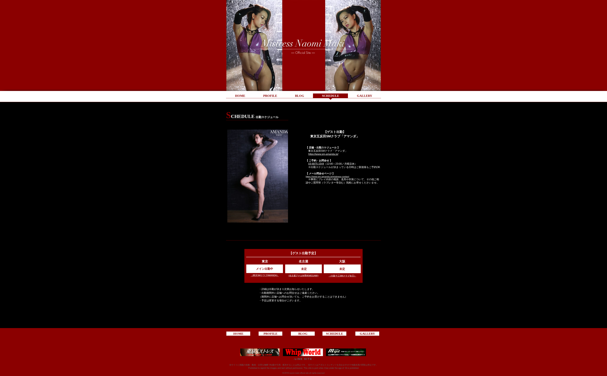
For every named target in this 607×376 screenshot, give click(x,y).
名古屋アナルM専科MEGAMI (303, 275)
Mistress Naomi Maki (303, 43)
